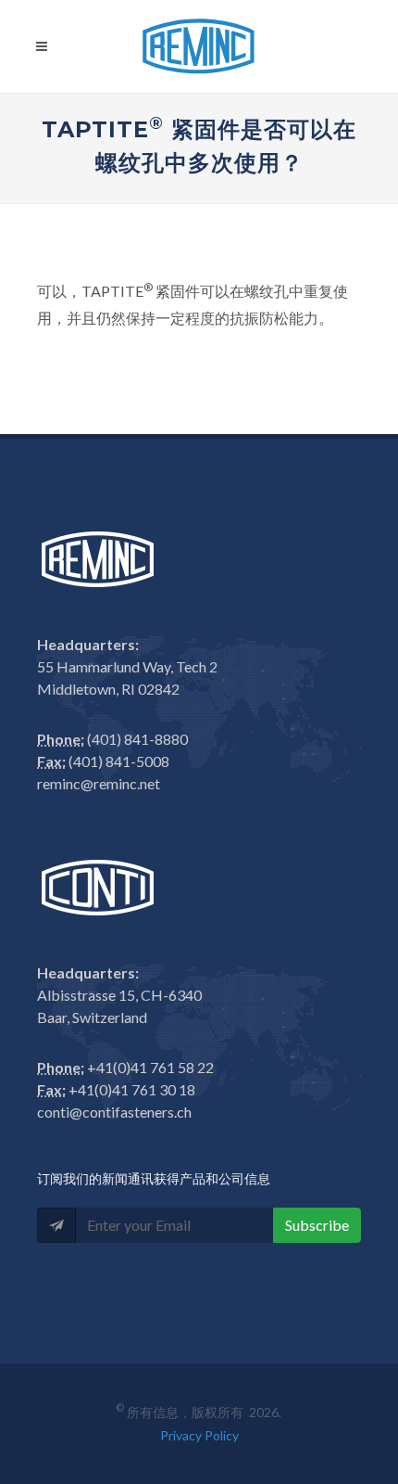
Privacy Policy (199, 1435)
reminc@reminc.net (98, 783)
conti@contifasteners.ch (114, 1111)
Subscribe (317, 1225)
